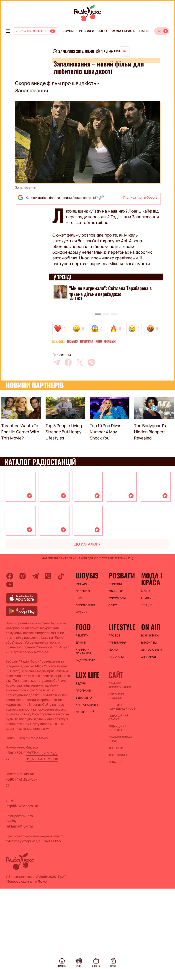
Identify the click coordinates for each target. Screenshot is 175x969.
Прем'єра (86, 341)
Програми (83, 690)
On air (151, 626)
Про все (114, 635)
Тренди (146, 605)
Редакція (115, 762)
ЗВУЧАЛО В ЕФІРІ (152, 650)
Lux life (87, 674)
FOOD (83, 626)
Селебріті (83, 591)
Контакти (115, 748)
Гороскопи (117, 598)
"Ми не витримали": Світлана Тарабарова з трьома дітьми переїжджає (110, 291)
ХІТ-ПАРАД (148, 657)
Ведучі (81, 683)
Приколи (115, 584)
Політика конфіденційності (122, 707)
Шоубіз (68, 31)
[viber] (91, 362)
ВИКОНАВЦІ (149, 642)
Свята (113, 605)
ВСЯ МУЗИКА (150, 635)
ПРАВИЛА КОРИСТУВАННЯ (119, 685)
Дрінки (81, 642)
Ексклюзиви (85, 605)
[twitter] (80, 362)
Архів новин (117, 755)
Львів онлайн (86, 712)
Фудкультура (86, 660)
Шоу (79, 598)
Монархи (83, 584)
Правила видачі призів (120, 739)
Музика (81, 612)
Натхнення (149, 31)
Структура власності (116, 696)
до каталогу (87, 544)
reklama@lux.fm (19, 826)
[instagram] (22, 576)
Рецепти (82, 635)
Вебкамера (84, 698)
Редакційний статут (118, 717)
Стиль (146, 598)
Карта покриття (88, 705)
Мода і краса (123, 31)
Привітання (117, 642)
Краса (145, 591)
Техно (113, 650)
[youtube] (10, 584)
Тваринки (115, 591)
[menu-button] (8, 31)
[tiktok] (61, 576)
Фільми (110, 341)
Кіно (103, 31)
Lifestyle (122, 626)
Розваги (86, 31)
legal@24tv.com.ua (22, 805)
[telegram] (56, 362)
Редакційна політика (117, 728)
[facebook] (68, 362)
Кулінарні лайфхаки (83, 651)
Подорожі (116, 657)
